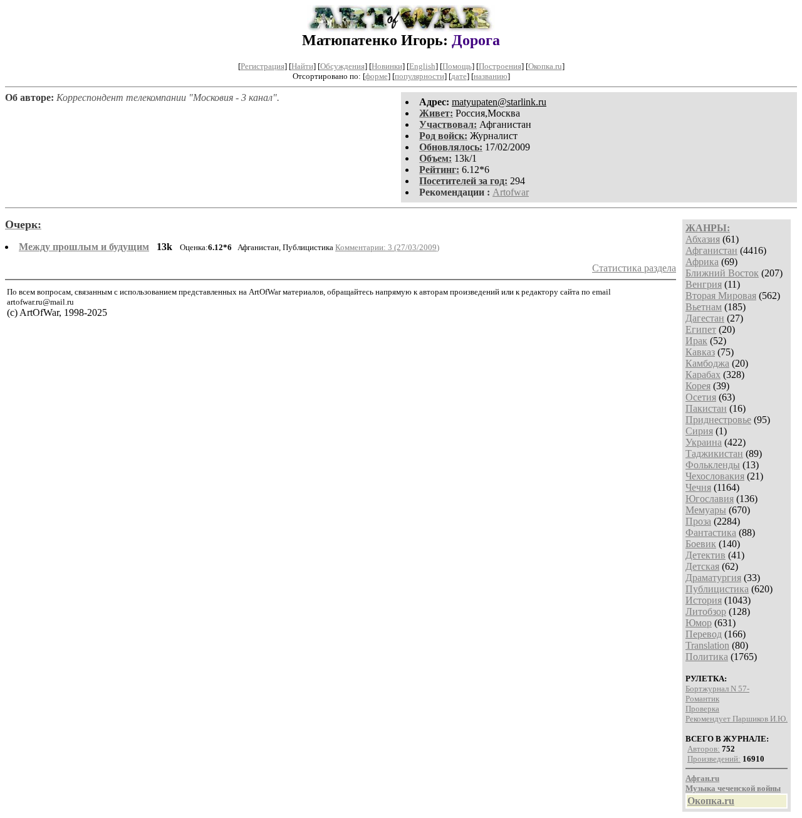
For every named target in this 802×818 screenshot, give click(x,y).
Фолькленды (712, 464)
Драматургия (713, 577)
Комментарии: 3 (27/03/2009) (387, 247)
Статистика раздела (634, 268)
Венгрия (703, 284)
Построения (500, 66)
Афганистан (711, 250)
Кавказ (700, 352)
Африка (702, 261)
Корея (698, 385)
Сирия (699, 431)
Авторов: (703, 748)
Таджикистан (714, 453)
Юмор (698, 622)
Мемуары (705, 510)
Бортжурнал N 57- (717, 688)
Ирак (696, 340)
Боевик (700, 543)
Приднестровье (718, 419)
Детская (702, 566)
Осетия (700, 397)
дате (459, 76)
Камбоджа (707, 363)
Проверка (702, 708)
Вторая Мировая (720, 295)
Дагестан (704, 318)
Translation (707, 645)
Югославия (709, 498)
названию (491, 76)
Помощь (457, 66)
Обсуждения (342, 66)
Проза (698, 521)
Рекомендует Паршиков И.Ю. (736, 718)
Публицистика (717, 589)
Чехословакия (714, 476)
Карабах (703, 374)
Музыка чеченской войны (733, 788)
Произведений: (714, 758)
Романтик (702, 698)
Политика (706, 656)
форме (376, 76)
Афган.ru (702, 778)
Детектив (705, 555)
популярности (419, 76)
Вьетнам (703, 307)
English (422, 66)
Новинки (387, 66)
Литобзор (705, 611)
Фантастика (710, 532)
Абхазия (702, 239)
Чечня (698, 487)
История (703, 600)
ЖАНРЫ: (707, 228)
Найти (302, 66)
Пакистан (706, 408)
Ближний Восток (722, 273)
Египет (700, 329)
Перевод (703, 634)
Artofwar (510, 192)
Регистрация (262, 66)
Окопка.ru (545, 66)
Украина (703, 442)
